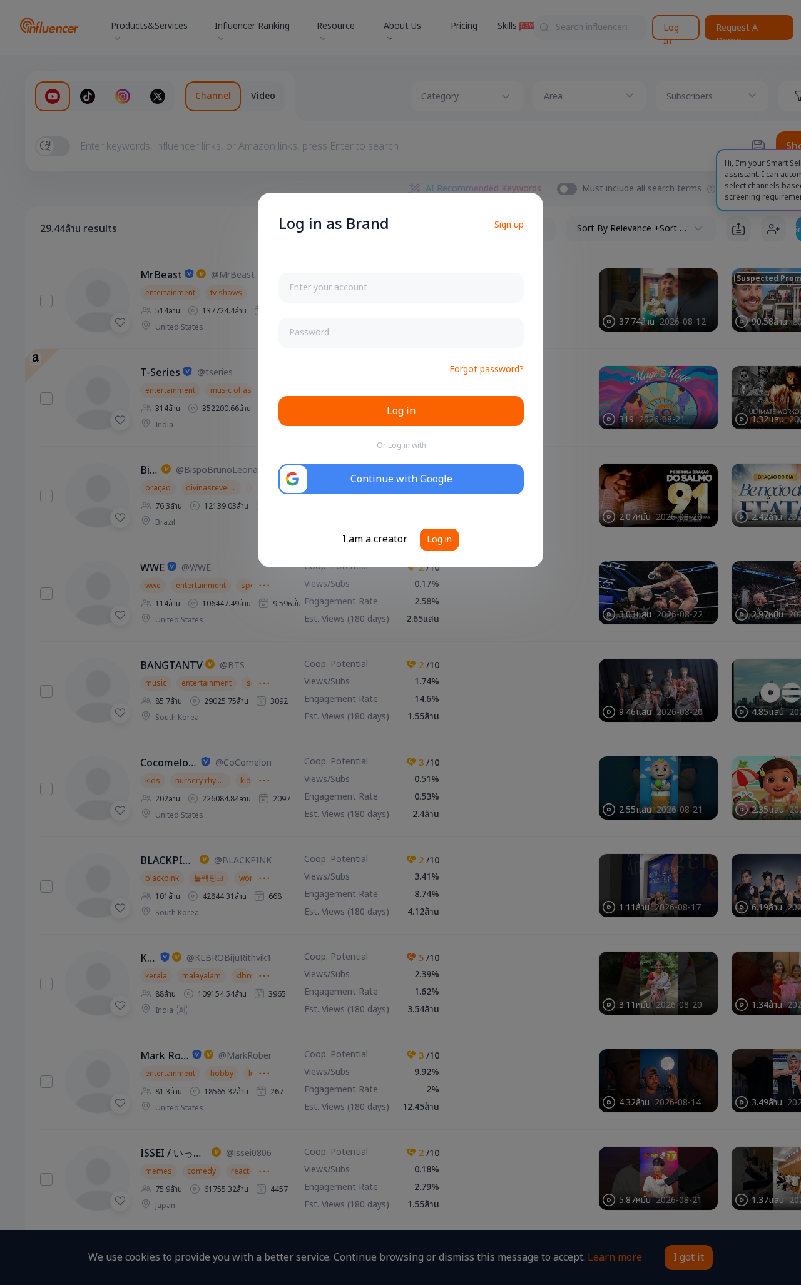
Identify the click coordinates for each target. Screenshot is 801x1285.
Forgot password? (486, 369)
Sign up (509, 224)
